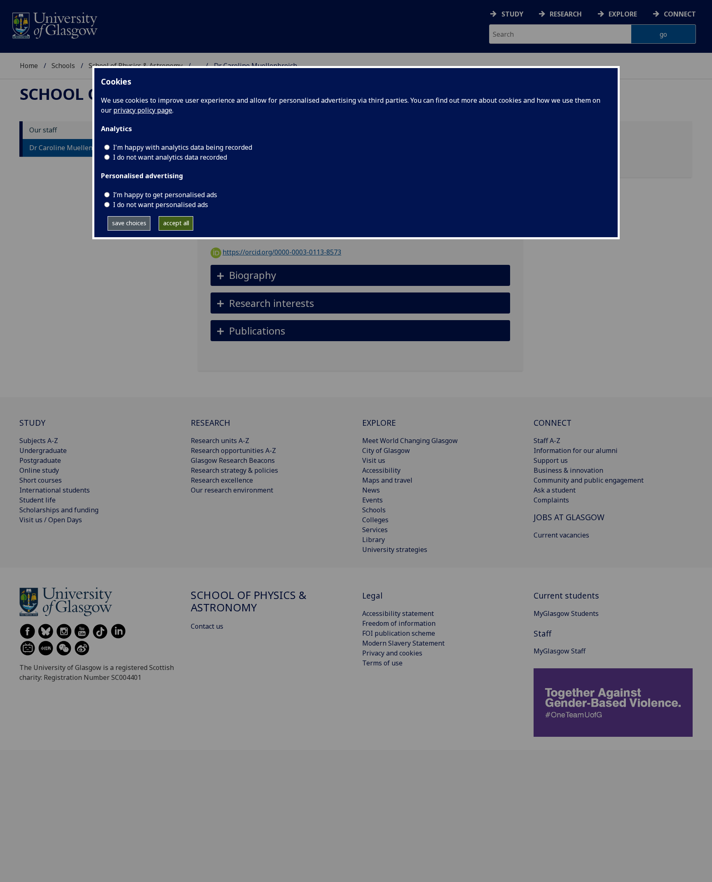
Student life (37, 500)
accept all (176, 223)
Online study (39, 470)
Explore (623, 14)
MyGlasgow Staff (560, 651)
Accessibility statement (398, 613)
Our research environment (232, 490)
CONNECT (552, 422)
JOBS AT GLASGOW (569, 517)
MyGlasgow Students (566, 613)
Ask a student (555, 490)
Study (512, 14)
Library (373, 539)
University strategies (394, 549)
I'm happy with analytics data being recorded (182, 147)
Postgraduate (40, 460)
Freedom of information (399, 623)
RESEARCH (210, 422)
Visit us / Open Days (50, 519)
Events (372, 500)
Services (375, 529)
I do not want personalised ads (160, 204)
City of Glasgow (386, 450)
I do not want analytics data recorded (170, 157)
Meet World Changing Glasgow (410, 440)
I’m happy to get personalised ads (165, 194)
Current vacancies (561, 535)
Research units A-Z (220, 440)
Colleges (375, 519)
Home (29, 65)
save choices (129, 223)
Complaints (551, 500)
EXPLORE (379, 422)
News (371, 490)
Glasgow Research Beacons (233, 460)
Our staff (43, 130)
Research (566, 14)
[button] (360, 275)
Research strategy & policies (234, 470)
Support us (551, 460)
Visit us (373, 460)
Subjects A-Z (38, 440)
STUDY (32, 422)
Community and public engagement (589, 480)
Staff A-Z (547, 440)
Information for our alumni (576, 450)
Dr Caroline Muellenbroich (70, 148)
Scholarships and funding (58, 509)
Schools (63, 65)
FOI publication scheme (398, 633)
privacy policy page (142, 110)
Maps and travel (387, 480)
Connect (680, 14)
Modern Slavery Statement (403, 643)
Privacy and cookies (392, 653)
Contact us (207, 626)
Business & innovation (568, 470)
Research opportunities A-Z (233, 450)
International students (54, 490)
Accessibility (381, 470)
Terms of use (382, 662)
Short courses (40, 480)
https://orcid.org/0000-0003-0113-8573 (281, 252)
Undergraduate (43, 450)
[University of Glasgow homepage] (54, 24)
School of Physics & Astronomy (249, 601)
